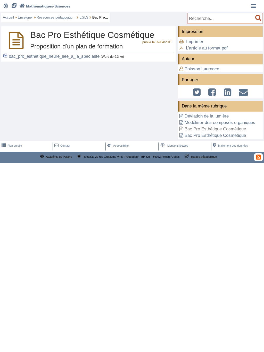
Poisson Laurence (202, 68)
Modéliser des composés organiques (220, 122)
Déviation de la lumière (207, 116)
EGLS (83, 17)
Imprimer (194, 41)
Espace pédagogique (204, 156)
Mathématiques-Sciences (45, 6)
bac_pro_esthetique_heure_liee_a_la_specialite (54, 56)
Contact (62, 145)
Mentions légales (174, 145)
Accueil (8, 17)
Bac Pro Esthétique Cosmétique (215, 135)
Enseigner (25, 17)
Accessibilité (118, 145)
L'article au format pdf (207, 48)
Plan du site (12, 145)
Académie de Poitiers (59, 156)
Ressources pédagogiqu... (56, 17)
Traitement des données (230, 145)
